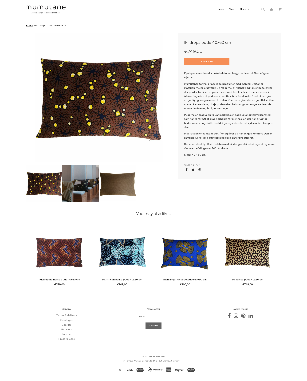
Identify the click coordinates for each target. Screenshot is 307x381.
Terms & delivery (66, 315)
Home (221, 9)
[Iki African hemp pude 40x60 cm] (122, 252)
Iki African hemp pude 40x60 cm (122, 279)
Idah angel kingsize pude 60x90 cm (185, 279)
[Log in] (271, 9)
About (243, 9)
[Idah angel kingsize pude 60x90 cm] (185, 252)
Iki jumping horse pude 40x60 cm (59, 279)
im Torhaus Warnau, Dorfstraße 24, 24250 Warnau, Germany (151, 361)
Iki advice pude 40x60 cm (247, 279)
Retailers (66, 329)
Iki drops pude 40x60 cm (50, 25)
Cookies (66, 324)
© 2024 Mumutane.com (153, 356)
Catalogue (66, 320)
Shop (231, 9)
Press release (66, 339)
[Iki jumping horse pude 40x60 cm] (59, 252)
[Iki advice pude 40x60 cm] (248, 252)
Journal (66, 334)
